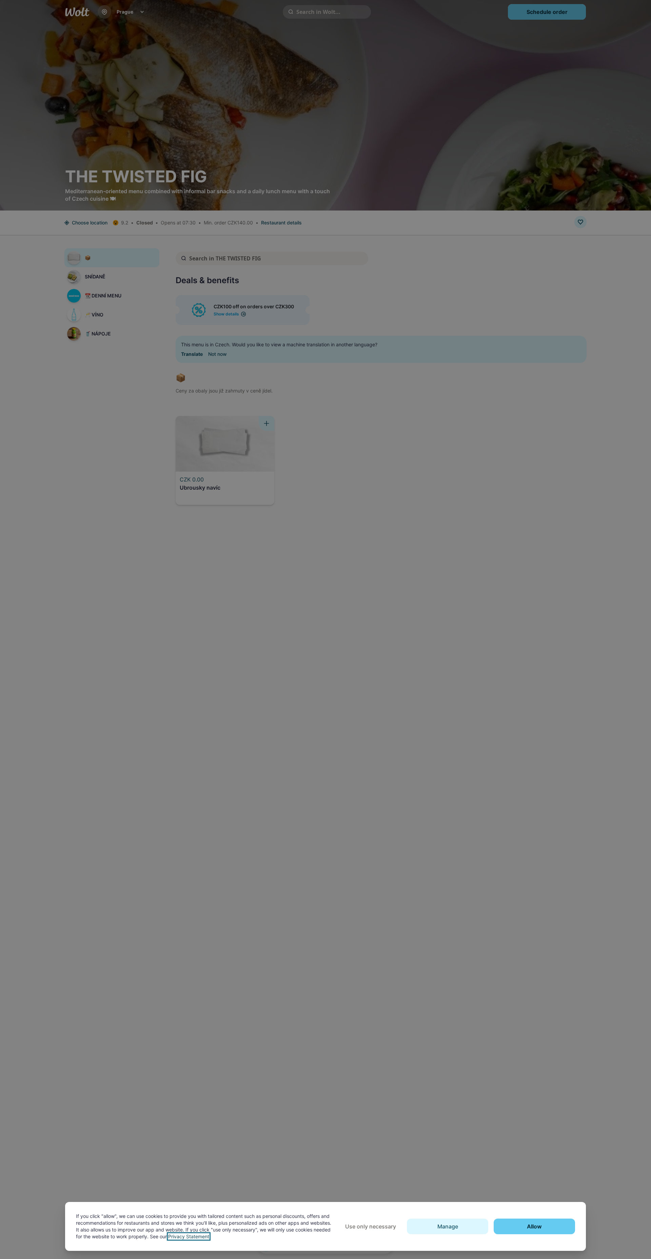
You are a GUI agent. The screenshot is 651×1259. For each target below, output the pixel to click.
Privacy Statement (188, 1236)
